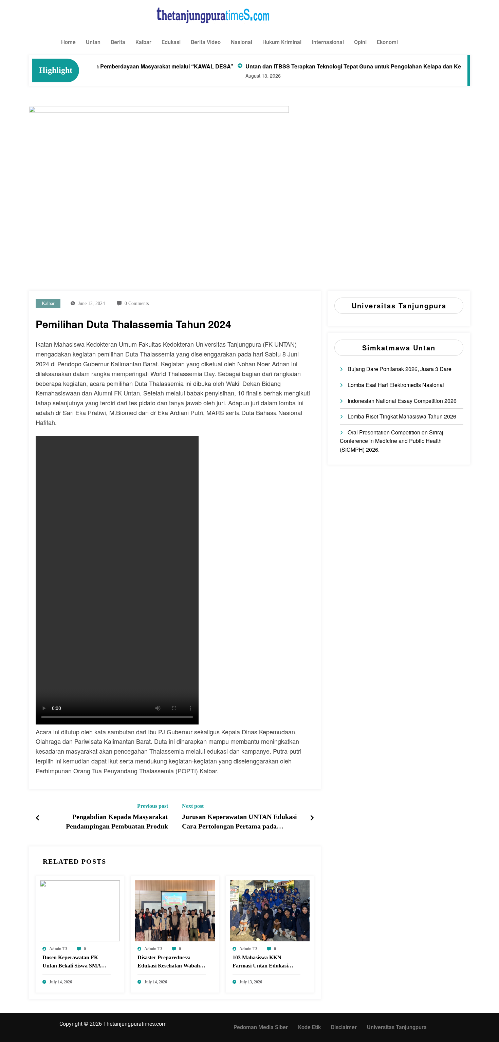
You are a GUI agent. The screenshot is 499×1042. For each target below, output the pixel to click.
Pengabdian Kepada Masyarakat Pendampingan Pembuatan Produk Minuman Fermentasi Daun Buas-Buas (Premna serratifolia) (111, 823)
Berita (118, 42)
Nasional (241, 42)
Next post (193, 806)
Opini (360, 42)
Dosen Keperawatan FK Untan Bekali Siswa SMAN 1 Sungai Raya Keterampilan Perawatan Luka (75, 963)
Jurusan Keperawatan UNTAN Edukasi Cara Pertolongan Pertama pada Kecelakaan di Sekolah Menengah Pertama (239, 823)
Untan (93, 42)
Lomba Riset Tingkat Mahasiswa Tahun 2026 (402, 416)
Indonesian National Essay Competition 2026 (402, 401)
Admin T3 (58, 948)
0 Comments (137, 303)
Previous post (152, 806)
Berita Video (206, 42)
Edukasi (171, 42)
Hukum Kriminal (281, 42)
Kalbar (143, 42)
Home (68, 42)
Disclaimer (344, 1027)
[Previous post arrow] (38, 817)
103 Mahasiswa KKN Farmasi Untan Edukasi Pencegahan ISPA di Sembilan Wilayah (260, 963)
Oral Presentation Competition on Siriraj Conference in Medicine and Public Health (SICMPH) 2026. (391, 440)
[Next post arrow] (312, 817)
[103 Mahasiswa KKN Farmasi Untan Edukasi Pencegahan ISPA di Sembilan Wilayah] (270, 910)
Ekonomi (387, 42)
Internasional (328, 42)
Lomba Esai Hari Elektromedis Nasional (396, 385)
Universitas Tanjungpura (397, 1027)
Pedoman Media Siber (261, 1027)
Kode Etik (309, 1027)
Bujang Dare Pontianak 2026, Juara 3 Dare (399, 369)
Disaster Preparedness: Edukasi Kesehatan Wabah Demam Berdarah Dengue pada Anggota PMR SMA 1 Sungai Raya (169, 963)
